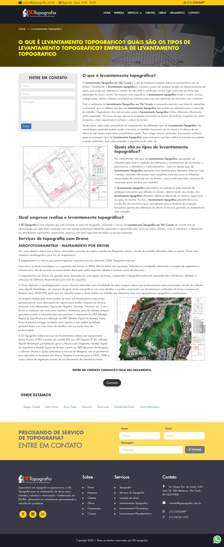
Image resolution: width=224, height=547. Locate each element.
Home (107, 12)
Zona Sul (87, 407)
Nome (124, 428)
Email (169, 428)
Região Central (32, 407)
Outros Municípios (150, 407)
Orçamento (177, 12)
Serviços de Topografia (131, 492)
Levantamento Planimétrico (133, 508)
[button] (118, 329)
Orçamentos (94, 508)
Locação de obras (129, 498)
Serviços (133, 12)
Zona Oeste (70, 407)
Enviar (26, 126)
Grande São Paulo (124, 407)
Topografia (125, 487)
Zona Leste (103, 407)
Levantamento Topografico (133, 503)
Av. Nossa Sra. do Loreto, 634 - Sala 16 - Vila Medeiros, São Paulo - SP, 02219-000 (183, 490)
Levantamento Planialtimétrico (135, 513)
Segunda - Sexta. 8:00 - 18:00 (78, 2)
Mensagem (127, 442)
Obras (162, 12)
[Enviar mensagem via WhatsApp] (217, 539)
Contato (193, 12)
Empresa (119, 12)
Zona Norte (51, 407)
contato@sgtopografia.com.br (38, 2)
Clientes (150, 12)
